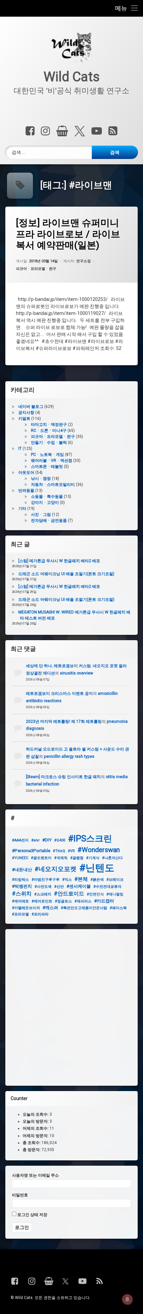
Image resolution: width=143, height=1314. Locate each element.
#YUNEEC (20, 858)
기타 (22, 508)
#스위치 (22, 893)
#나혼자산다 (112, 858)
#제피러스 (82, 901)
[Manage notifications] (127, 1299)
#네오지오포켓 (55, 869)
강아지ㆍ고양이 (45, 502)
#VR (71, 851)
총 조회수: (32, 1142)
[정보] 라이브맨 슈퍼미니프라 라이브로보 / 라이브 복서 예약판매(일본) (68, 234)
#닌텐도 (96, 867)
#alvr (35, 840)
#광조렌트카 (41, 858)
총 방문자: (32, 1149)
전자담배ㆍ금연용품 (49, 520)
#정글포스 (63, 901)
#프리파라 (40, 914)
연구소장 (83, 261)
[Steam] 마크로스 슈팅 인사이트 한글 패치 (63, 776)
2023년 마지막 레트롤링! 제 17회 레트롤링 (64, 721)
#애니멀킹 (114, 894)
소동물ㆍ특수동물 (47, 496)
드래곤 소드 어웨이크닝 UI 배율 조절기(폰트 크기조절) (66, 574)
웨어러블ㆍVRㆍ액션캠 (51, 460)
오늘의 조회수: (36, 1114)
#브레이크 (114, 879)
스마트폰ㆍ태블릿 (47, 466)
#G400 (59, 840)
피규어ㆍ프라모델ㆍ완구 (36, 269)
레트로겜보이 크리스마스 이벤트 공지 (59, 693)
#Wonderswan (98, 850)
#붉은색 (97, 879)
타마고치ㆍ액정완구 (49, 424)
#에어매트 (20, 901)
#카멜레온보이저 (26, 908)
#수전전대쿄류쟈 (107, 886)
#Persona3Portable (31, 850)
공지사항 (26, 412)
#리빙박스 (20, 879)
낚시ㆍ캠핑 (41, 478)
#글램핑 (76, 858)
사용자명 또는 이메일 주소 (35, 1175)
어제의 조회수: (36, 1128)
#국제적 (61, 858)
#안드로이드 (69, 893)
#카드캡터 (104, 900)
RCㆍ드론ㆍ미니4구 (49, 430)
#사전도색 (43, 886)
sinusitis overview (76, 673)
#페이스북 (118, 908)
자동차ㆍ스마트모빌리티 (53, 484)
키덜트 (24, 418)
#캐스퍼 (50, 907)
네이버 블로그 (30, 406)
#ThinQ (59, 851)
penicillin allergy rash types (69, 756)
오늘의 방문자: (36, 1121)
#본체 (81, 879)
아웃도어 (26, 472)
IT (20, 448)
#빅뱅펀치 (22, 886)
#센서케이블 (79, 886)
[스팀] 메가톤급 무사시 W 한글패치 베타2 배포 (59, 561)
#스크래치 (42, 894)
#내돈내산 (22, 869)
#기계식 (92, 858)
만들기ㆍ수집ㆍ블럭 (49, 442)
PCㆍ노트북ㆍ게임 (47, 454)
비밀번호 (20, 1195)
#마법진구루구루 (46, 879)
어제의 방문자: (36, 1135)
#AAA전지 (20, 840)
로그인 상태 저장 (31, 1214)
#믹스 (67, 879)
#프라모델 (20, 914)
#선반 (59, 886)
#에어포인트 (42, 901)
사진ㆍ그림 (41, 514)
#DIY (47, 839)
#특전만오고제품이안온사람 (84, 908)
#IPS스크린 (90, 838)
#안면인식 (95, 894)
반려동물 (26, 490)
